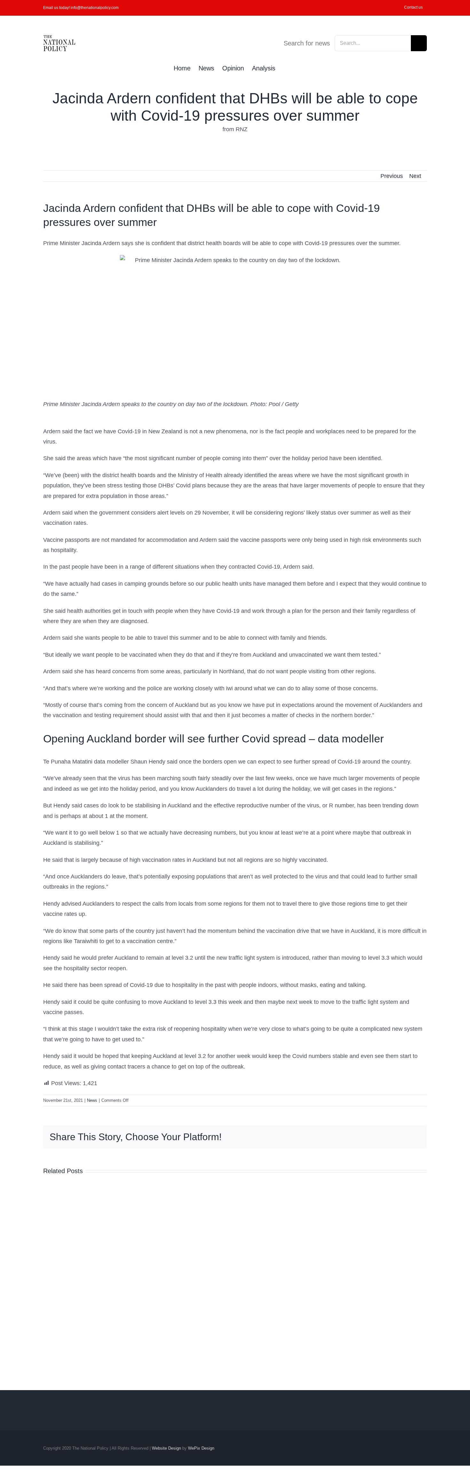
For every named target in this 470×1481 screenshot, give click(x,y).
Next (415, 176)
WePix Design (201, 1448)
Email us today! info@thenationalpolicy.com (81, 7)
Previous (391, 176)
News (92, 1100)
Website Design (166, 1448)
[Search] (285, 67)
